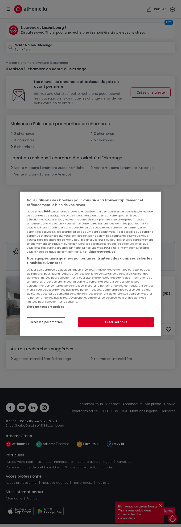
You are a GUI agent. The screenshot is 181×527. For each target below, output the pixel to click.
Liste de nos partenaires (45, 307)
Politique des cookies (99, 252)
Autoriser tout (116, 322)
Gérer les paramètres (46, 322)
